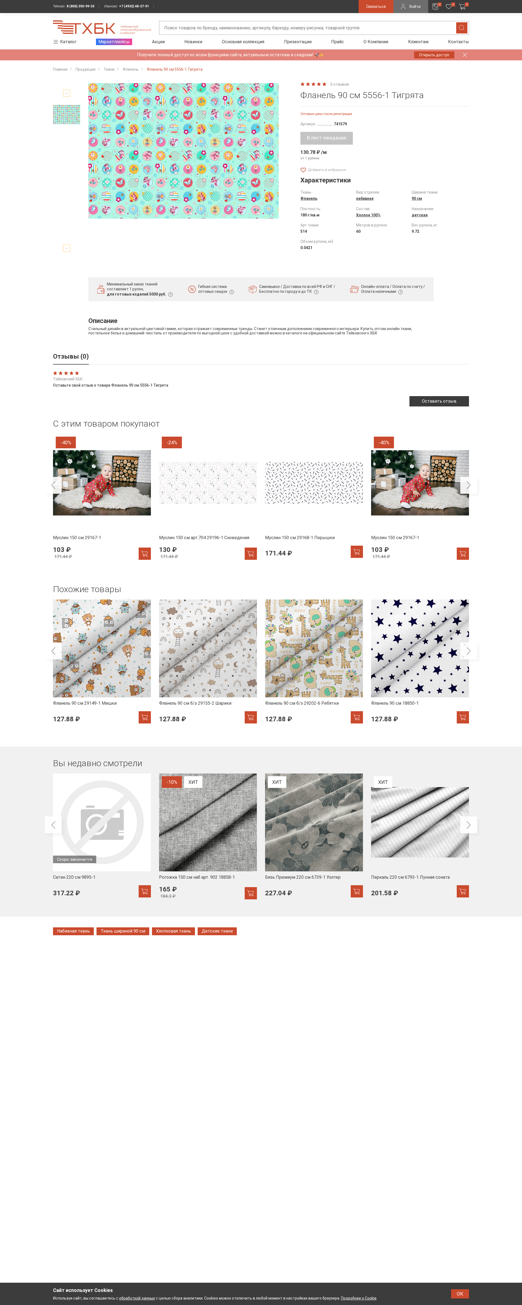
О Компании (375, 41)
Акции (158, 41)
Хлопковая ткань (173, 931)
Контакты (458, 41)
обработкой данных (137, 1298)
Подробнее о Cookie (359, 1298)
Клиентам (418, 41)
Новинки (193, 41)
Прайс (337, 41)
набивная (365, 198)
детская (420, 215)
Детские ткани (217, 931)
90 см (417, 198)
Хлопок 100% (368, 215)
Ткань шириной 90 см (123, 931)
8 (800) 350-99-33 (80, 6)
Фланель (308, 198)
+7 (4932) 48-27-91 (134, 6)
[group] (102, 500)
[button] (53, 485)
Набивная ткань (73, 931)
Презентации (298, 41)
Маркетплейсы (114, 41)
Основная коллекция (243, 41)
